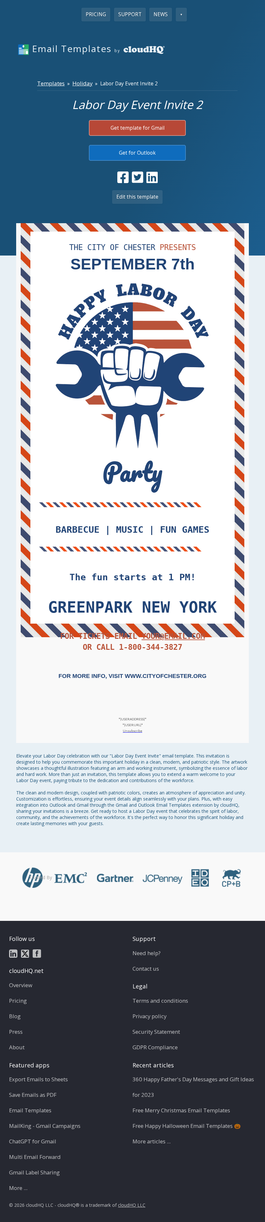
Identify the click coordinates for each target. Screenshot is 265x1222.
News (161, 14)
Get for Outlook (137, 152)
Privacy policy (149, 1016)
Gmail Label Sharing (34, 1172)
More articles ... (151, 1141)
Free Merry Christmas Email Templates (181, 1110)
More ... (18, 1188)
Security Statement (156, 1031)
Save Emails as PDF (33, 1094)
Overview (20, 985)
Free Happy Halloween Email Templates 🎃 (186, 1125)
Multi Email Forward (35, 1157)
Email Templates (30, 1110)
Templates (51, 83)
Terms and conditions (160, 1000)
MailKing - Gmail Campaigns (44, 1125)
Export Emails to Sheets (38, 1079)
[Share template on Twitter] (137, 177)
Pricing (96, 14)
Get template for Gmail (137, 128)
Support (130, 14)
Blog (15, 1016)
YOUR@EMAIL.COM (173, 636)
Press (16, 1031)
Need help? (146, 953)
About (17, 1047)
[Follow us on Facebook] (37, 953)
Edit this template (137, 196)
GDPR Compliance (155, 1047)
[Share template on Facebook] (123, 177)
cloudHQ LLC (131, 1205)
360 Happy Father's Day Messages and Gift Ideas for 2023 (193, 1086)
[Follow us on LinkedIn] (13, 953)
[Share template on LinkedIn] (152, 177)
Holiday (82, 83)
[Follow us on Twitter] (25, 953)
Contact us (145, 968)
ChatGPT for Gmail (32, 1141)
